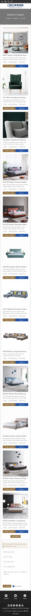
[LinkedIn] (17, 605)
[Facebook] (14, 605)
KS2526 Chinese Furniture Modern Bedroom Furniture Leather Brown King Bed (15, 478)
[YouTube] (9, 605)
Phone (25, 598)
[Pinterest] (20, 605)
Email (15, 598)
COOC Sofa (22, 62)
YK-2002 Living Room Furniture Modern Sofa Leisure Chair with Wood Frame (15, 140)
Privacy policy (18, 586)
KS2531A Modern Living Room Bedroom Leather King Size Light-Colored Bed (15, 521)
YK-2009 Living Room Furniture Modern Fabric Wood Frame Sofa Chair (15, 97)
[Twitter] (11, 605)
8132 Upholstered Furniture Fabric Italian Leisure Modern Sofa (15, 309)
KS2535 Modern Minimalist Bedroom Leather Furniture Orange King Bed (15, 224)
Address (6, 598)
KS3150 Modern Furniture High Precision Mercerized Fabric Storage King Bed (15, 182)
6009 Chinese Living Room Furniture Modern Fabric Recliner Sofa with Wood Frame (15, 55)
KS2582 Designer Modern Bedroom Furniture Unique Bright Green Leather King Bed (15, 267)
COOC (5, 62)
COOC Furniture (13, 62)
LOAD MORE (15, 536)
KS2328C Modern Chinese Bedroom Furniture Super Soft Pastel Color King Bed (15, 436)
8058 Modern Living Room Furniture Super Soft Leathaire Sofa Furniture (15, 351)
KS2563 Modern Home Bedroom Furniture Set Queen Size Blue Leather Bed (15, 394)
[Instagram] (22, 605)
